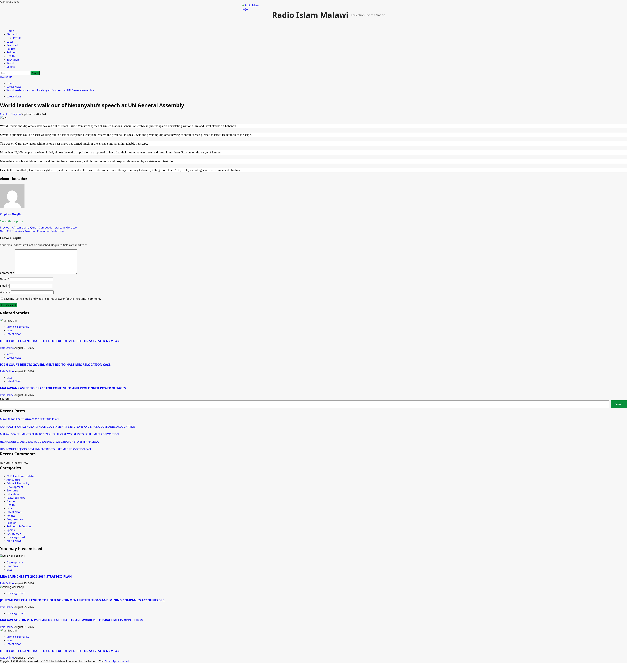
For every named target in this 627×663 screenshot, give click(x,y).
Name (4, 279)
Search (4, 398)
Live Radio (6, 77)
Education (13, 59)
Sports (11, 67)
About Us (12, 34)
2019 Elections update (20, 476)
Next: (32, 231)
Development (15, 487)
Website (5, 292)
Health (11, 56)
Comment (7, 273)
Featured (12, 45)
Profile (17, 38)
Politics (11, 49)
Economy (12, 490)
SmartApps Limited (117, 661)
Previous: (38, 227)
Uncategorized (16, 537)
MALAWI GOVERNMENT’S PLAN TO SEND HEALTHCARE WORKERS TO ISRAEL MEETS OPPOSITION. (59, 434)
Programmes (15, 519)
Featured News (16, 497)
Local (10, 41)
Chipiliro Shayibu (10, 114)
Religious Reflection (19, 526)
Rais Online (7, 348)
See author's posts (11, 221)
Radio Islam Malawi (310, 15)
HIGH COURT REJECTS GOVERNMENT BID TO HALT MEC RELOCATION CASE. (55, 365)
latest (10, 330)
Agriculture (13, 479)
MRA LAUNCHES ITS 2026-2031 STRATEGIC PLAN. (29, 419)
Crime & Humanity (18, 327)
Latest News (14, 96)
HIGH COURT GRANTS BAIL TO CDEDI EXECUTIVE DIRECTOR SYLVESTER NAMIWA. (60, 341)
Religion (11, 52)
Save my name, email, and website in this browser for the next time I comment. (52, 298)
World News (14, 541)
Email (4, 285)
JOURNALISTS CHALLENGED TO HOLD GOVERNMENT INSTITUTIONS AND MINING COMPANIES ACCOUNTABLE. (67, 426)
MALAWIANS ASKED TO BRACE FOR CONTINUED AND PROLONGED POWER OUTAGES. (63, 388)
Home (10, 31)
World (10, 63)
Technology (14, 533)
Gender (11, 501)
